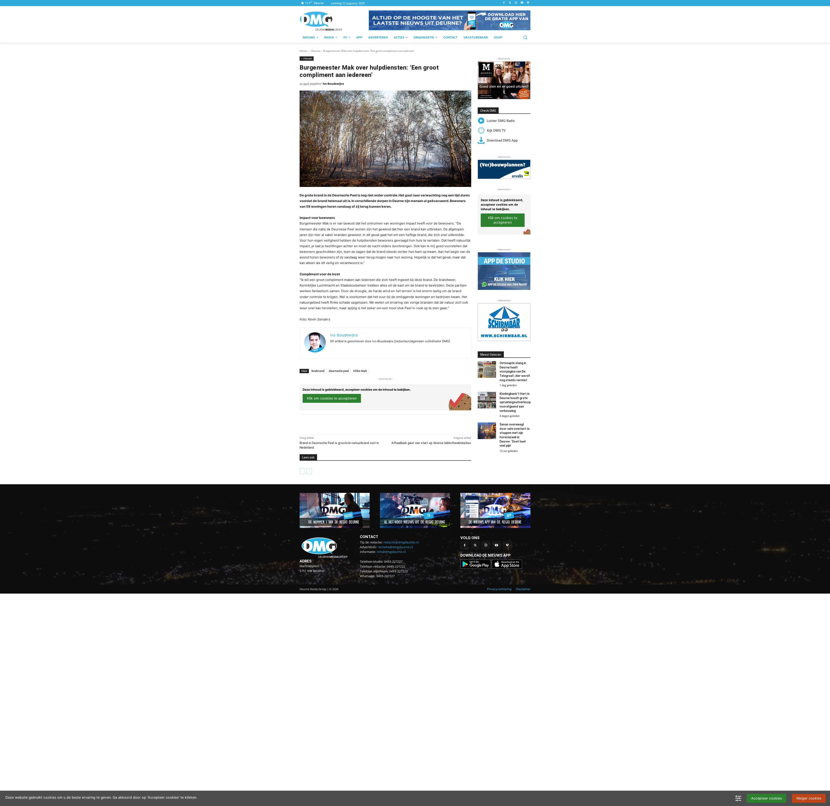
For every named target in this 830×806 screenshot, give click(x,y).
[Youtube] (521, 2)
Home (303, 51)
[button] (449, 20)
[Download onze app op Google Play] (476, 567)
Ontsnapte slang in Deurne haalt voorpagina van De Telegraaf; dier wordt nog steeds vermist (515, 371)
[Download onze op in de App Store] (507, 567)
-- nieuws (306, 58)
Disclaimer (523, 589)
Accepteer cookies (766, 798)
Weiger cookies (808, 798)
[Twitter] (510, 2)
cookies (49, 797)
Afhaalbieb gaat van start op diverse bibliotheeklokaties (431, 443)
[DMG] (334, 21)
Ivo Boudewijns (333, 84)
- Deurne (315, 51)
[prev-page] (302, 471)
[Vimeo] (527, 2)
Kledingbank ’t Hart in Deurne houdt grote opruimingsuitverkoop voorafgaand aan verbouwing (515, 402)
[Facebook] (503, 2)
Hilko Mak (360, 371)
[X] (339, 423)
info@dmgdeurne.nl (391, 552)
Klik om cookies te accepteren (332, 398)
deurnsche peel (339, 371)
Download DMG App (502, 140)
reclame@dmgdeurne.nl (395, 547)
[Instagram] (516, 2)
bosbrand (317, 371)
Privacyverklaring (499, 589)
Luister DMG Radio (501, 120)
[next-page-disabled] (309, 471)
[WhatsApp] (349, 423)
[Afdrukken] (359, 423)
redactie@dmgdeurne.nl (401, 542)
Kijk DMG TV (496, 130)
